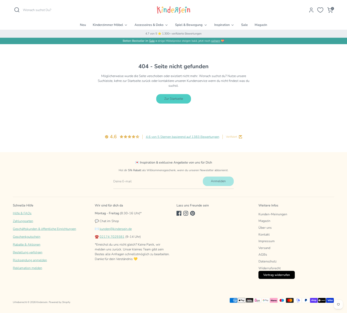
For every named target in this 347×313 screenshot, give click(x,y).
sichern (215, 41)
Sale (244, 25)
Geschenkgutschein (26, 237)
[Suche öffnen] (17, 10)
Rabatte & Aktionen (26, 244)
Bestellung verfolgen (27, 252)
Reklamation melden (27, 268)
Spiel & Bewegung (189, 25)
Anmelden (218, 181)
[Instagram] (185, 213)
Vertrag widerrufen (276, 275)
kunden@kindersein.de (116, 229)
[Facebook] (179, 213)
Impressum (266, 241)
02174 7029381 (112, 237)
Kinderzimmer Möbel (108, 25)
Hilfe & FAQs (22, 213)
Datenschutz (267, 261)
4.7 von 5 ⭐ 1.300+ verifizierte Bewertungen (173, 34)
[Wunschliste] (320, 10)
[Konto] (311, 10)
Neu (83, 25)
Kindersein (42, 302)
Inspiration (222, 25)
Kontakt (264, 234)
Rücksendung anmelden (30, 260)
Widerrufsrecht (269, 268)
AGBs (262, 254)
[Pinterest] (192, 213)
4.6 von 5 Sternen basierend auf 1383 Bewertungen (182, 137)
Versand (264, 248)
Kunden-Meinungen (272, 214)
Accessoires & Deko (149, 25)
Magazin (261, 25)
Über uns (265, 228)
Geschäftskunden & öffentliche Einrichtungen (44, 229)
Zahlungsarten (23, 221)
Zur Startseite (173, 99)
